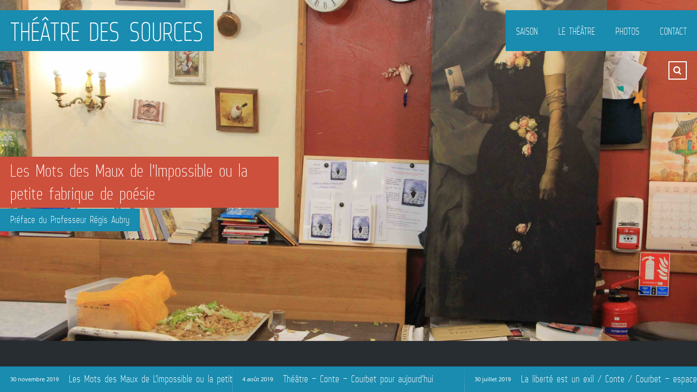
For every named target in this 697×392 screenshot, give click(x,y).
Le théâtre (576, 31)
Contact (673, 31)
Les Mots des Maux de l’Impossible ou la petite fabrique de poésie (128, 182)
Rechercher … (677, 70)
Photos (627, 31)
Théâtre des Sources (107, 32)
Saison (527, 31)
